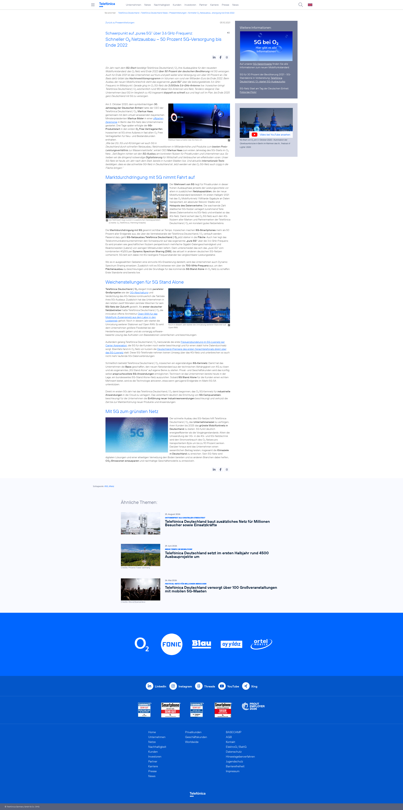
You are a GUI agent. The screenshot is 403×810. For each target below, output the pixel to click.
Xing (254, 686)
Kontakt (230, 742)
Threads (209, 686)
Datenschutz (234, 751)
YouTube (233, 686)
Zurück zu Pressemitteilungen (119, 22)
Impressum (232, 771)
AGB (229, 737)
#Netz (111, 486)
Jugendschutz (234, 761)
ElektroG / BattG (236, 747)
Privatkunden (193, 732)
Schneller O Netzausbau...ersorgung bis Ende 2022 (211, 13)
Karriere (214, 4)
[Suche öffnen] (300, 4)
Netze (147, 4)
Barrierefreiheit (235, 766)
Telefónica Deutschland (128, 13)
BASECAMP (233, 732)
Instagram (185, 686)
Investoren (190, 4)
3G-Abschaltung (139, 292)
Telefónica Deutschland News (154, 13)
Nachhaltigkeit (162, 4)
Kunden (177, 4)
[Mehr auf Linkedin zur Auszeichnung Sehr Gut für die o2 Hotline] (197, 710)
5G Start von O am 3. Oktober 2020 (256, 139)
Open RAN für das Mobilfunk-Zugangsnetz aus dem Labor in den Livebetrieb (131, 317)
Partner (203, 4)
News (235, 4)
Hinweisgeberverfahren (240, 756)
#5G (106, 486)
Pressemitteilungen (178, 13)
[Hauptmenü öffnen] (93, 4)
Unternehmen (133, 4)
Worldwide (192, 742)
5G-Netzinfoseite (262, 63)
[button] (214, 57)
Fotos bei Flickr (248, 92)
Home (152, 732)
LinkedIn (160, 686)
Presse (225, 4)
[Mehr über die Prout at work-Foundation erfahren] (253, 710)
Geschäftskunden (196, 737)
